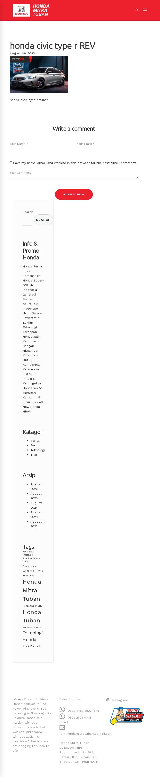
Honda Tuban (32, 616)
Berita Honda (29, 566)
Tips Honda (31, 645)
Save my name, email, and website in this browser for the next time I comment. (75, 163)
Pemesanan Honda (33, 627)
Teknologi (37, 450)
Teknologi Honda (33, 636)
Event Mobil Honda (33, 571)
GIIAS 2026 (28, 575)
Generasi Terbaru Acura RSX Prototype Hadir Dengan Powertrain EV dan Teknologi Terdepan (33, 313)
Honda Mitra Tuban (32, 590)
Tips (33, 455)
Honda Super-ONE (32, 606)
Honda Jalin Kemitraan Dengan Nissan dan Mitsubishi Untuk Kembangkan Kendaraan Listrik (32, 355)
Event (34, 445)
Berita (35, 440)
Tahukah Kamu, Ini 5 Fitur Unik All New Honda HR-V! (33, 402)
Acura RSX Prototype (28, 553)
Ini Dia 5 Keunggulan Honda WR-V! (32, 383)
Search (28, 212)
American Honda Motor (31, 560)
